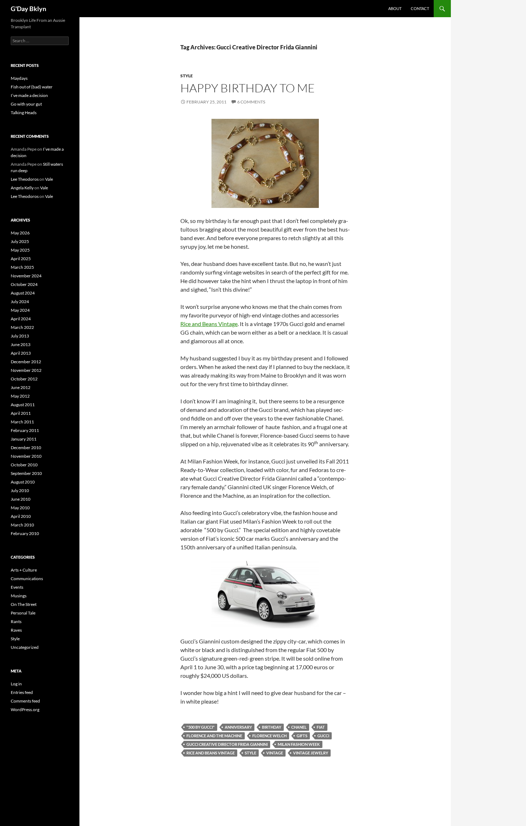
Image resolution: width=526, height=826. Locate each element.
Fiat (321, 727)
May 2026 (20, 232)
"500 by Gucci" (200, 727)
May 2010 (20, 507)
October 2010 (24, 464)
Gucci (323, 735)
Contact (420, 8)
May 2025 (20, 250)
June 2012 (20, 387)
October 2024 (24, 284)
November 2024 (26, 275)
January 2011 (23, 439)
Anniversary (238, 727)
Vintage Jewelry (310, 752)
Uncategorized (25, 647)
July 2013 (20, 336)
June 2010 (20, 499)
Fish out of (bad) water (32, 86)
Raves (16, 630)
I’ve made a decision (29, 95)
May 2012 (20, 396)
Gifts (302, 735)
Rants (16, 621)
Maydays (19, 78)
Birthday (271, 727)
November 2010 (26, 456)
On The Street (23, 604)
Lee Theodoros (25, 179)
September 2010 (26, 473)
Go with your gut (26, 104)
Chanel (299, 727)
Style (186, 75)
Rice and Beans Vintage (209, 323)
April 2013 (21, 353)
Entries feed (22, 692)
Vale (49, 179)
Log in (16, 683)
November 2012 (26, 370)
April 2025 (21, 258)
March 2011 (22, 421)
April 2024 (21, 318)
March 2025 (22, 267)
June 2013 (20, 344)
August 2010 (23, 482)
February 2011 (25, 430)
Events (17, 587)
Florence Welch (269, 735)
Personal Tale (23, 613)
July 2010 (20, 490)
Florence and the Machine (214, 735)
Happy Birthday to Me (247, 88)
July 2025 (20, 241)
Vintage (274, 752)
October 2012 (24, 379)
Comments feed (25, 701)
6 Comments (251, 102)
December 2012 (26, 361)
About (394, 8)
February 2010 (25, 533)
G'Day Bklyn (28, 9)
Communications (27, 578)
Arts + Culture (24, 570)
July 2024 (20, 301)
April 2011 (21, 413)
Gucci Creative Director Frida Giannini (227, 744)
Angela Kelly (22, 187)
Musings (18, 595)
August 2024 (23, 293)
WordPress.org (25, 709)
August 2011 (23, 404)
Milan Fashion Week (299, 744)
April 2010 (21, 516)
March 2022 (22, 327)
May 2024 (20, 310)
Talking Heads (23, 112)
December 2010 (26, 447)
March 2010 (22, 525)
